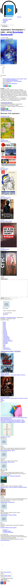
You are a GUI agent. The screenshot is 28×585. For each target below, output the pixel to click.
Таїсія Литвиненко (17, 81)
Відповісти (5, 314)
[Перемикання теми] (1, 26)
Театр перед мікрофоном (11, 83)
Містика (5, 331)
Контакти (5, 529)
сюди (16, 539)
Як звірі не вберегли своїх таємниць (9, 527)
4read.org (19, 16)
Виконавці (5, 20)
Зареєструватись (7, 572)
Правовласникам (7, 530)
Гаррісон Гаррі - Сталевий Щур (8, 502)
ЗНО (4, 346)
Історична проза (6, 339)
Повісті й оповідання (8, 340)
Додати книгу (6, 347)
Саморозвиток (6, 337)
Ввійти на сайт (4, 579)
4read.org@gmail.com (5, 540)
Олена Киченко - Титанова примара (9, 514)
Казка (4, 322)
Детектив (5, 334)
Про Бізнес (5, 342)
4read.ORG (3, 317)
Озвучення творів (7, 349)
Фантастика (5, 336)
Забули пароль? (7, 575)
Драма (4, 326)
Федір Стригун (9, 81)
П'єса (4, 344)
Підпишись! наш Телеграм (6, 110)
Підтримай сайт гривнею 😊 (6, 102)
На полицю (3, 38)
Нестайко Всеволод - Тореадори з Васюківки (10, 475)
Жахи (4, 325)
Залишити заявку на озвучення (7, 351)
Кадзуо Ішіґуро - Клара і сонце (7, 462)
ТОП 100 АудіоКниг (7, 19)
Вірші (4, 323)
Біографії (5, 333)
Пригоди (5, 332)
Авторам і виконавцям (8, 532)
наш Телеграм (17, 351)
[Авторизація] (8, 26)
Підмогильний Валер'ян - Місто (8, 450)
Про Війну (5, 343)
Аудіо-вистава (20, 78)
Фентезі (5, 330)
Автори (5, 21)
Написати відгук (4, 278)
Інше (4, 345)
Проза (4, 327)
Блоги (4, 22)
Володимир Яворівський (12, 33)
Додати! (2, 297)
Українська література (11, 78)
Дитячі (4, 329)
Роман (25, 78)
